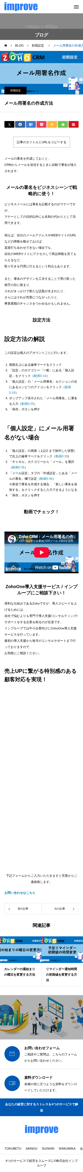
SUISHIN (48, 1148)
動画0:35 (18, 467)
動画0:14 (40, 376)
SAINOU (31, 1148)
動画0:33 (62, 456)
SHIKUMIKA (67, 1148)
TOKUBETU (12, 1148)
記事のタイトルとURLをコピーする (41, 142)
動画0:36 (46, 478)
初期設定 (15, 90)
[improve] (21, 6)
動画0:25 (27, 403)
